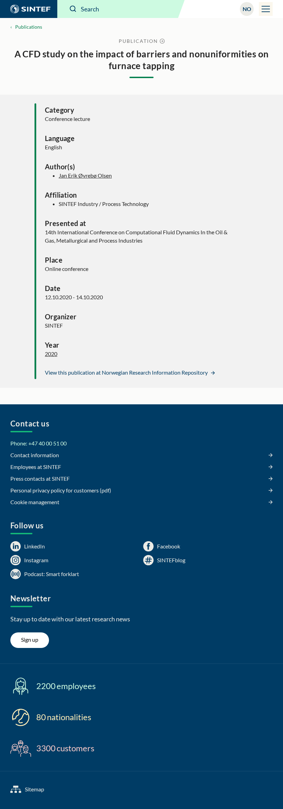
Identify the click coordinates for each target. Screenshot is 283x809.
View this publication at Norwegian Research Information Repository (127, 372)
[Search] (73, 9)
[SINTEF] (28, 9)
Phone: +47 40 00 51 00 (38, 443)
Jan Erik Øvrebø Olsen (85, 175)
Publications (28, 27)
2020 (51, 353)
